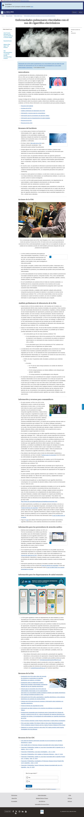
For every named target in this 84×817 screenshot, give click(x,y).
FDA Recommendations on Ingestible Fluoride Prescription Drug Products (8, 54)
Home (3, 15)
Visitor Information (42, 795)
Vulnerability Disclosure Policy (42, 804)
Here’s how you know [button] (25, 0)
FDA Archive (14, 795)
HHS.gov (70, 798)
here (32, 6)
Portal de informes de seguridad (29, 507)
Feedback (82, 407)
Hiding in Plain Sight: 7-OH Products (7, 46)
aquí (27, 519)
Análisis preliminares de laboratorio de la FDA (33, 110)
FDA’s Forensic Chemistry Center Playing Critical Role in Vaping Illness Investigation (43, 720)
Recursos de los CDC (26, 123)
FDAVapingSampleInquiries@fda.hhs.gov (50, 660)
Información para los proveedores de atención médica (35, 115)
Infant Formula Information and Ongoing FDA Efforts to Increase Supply (8, 35)
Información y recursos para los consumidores (33, 113)
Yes (29, 777)
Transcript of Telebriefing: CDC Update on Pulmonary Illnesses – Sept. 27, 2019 (42, 754)
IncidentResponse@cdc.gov (38, 668)
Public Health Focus (18, 15)
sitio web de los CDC (36, 143)
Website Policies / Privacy (42, 798)
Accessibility (14, 801)
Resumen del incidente (27, 106)
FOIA (70, 795)
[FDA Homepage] (7, 12)
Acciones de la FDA (26, 108)
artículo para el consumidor (49, 455)
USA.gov (70, 801)
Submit (29, 786)
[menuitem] (76, 32)
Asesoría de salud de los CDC (29, 555)
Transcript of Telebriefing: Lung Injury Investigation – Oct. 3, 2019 (38, 751)
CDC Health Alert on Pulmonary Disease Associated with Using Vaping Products (42, 745)
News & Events (9, 15)
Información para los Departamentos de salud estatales (35, 118)
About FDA (14, 798)
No (29, 781)
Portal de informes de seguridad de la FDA (32, 705)
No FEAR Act (42, 801)
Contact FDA (7, 811)
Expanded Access (8, 40)
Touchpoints (53, 789)
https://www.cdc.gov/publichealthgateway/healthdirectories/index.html (39, 501)
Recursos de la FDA (26, 120)
